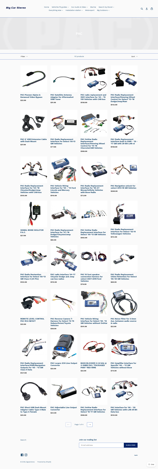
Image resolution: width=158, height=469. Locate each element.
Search (23, 440)
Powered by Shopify (44, 462)
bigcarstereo (30, 462)
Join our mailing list (88, 440)
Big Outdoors (103, 10)
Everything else (56, 10)
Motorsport (89, 10)
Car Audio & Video (80, 7)
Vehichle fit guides (61, 7)
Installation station (75, 10)
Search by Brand (107, 7)
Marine (93, 7)
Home (46, 7)
